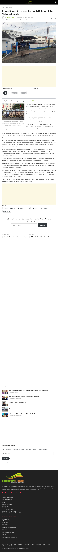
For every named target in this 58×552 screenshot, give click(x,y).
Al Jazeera (4, 529)
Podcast (3, 545)
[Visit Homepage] (28, 2)
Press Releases (27, 20)
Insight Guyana (5, 519)
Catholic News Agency (7, 536)
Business (20, 544)
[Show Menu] (2, 2)
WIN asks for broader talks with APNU (17, 402)
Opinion (49, 544)
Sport (44, 544)
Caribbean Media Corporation (9, 527)
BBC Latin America (6, 521)
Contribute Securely (12, 545)
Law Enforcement (16, 20)
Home (3, 7)
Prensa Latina (5, 522)
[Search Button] (55, 2)
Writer (34, 101)
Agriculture (26, 544)
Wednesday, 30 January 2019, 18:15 (25, 17)
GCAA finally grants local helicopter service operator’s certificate (24, 396)
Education (8, 20)
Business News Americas (8, 532)
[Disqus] (29, 300)
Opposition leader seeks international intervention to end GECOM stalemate (26, 408)
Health (32, 544)
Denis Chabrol (11, 17)
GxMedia (20, 548)
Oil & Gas (13, 544)
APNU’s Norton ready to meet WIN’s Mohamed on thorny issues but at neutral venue (28, 390)
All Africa (4, 534)
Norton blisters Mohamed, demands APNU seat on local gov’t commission (26, 413)
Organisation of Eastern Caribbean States (12, 513)
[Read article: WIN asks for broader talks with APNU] (5, 403)
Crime (10, 7)
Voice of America (6, 531)
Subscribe (42, 225)
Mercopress (4, 524)
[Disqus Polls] (29, 261)
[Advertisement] (29, 76)
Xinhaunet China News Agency (9, 537)
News (7, 7)
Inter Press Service (6, 526)
